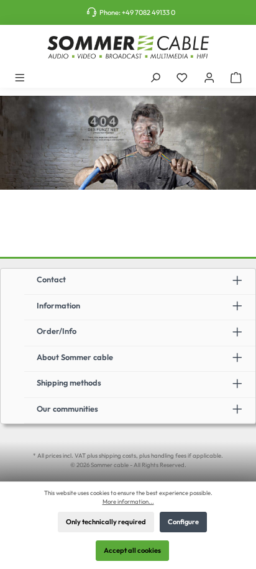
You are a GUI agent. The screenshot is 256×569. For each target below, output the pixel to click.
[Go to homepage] (128, 47)
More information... (128, 501)
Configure (183, 521)
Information (58, 305)
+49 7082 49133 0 (148, 12)
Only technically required (106, 521)
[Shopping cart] (236, 77)
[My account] (209, 77)
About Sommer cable (75, 357)
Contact (51, 279)
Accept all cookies (132, 550)
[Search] (155, 77)
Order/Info (56, 331)
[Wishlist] (182, 77)
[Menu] (20, 77)
